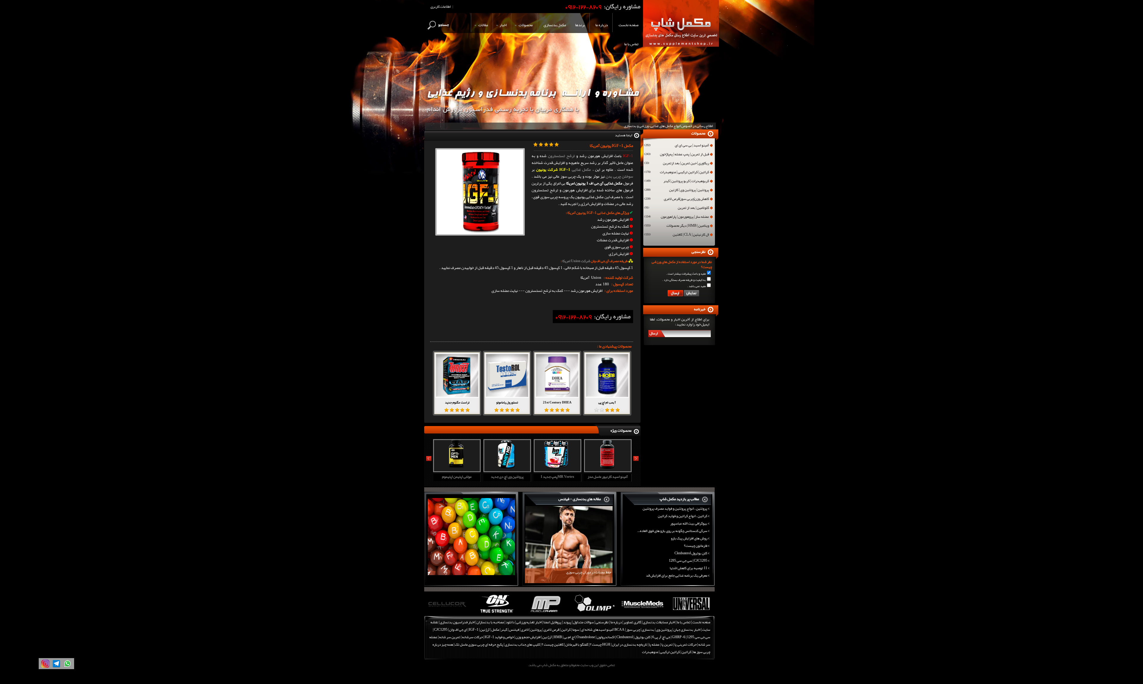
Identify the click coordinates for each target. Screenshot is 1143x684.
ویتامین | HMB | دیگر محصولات (676, 226)
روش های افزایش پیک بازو (689, 538)
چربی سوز (633, 629)
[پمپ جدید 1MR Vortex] (506, 470)
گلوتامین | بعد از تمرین (676, 208)
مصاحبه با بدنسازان (490, 622)
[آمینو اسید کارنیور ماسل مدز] (557, 470)
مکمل (495, 629)
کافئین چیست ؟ (552, 644)
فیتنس (514, 629)
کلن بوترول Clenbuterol (690, 553)
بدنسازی (648, 629)
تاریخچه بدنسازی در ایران (629, 644)
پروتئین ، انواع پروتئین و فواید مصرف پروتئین (675, 508)
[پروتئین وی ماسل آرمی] (607, 470)
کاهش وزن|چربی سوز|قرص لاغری (676, 199)
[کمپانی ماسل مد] (594, 613)
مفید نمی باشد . (696, 286)
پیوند (567, 622)
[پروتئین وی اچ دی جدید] (456, 470)
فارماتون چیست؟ (695, 545)
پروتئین (536, 629)
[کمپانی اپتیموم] (448, 613)
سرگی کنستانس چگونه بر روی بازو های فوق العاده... (672, 530)
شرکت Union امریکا (576, 260)
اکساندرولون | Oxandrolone (596, 637)
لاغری (525, 629)
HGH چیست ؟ (600, 644)
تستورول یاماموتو (507, 402)
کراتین (566, 629)
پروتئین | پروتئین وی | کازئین (676, 190)
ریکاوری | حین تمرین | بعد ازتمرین (676, 164)
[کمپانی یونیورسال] (642, 613)
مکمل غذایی (581, 169)
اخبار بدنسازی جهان (687, 629)
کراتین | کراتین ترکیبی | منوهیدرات (676, 173)
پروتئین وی (664, 629)
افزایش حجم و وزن (528, 637)
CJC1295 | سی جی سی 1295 (688, 560)
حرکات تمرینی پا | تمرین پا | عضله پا (673, 644)
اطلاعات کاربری (440, 6)
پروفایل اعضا (552, 622)
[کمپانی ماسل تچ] (691, 613)
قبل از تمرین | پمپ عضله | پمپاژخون (676, 155)
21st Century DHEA (557, 402)
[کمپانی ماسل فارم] (497, 613)
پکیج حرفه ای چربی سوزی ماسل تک (479, 644)
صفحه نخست (701, 622)
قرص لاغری (551, 629)
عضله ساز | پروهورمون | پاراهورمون (676, 217)
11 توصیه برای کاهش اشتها (688, 568)
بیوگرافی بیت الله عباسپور (688, 523)
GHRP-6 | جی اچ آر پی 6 (668, 637)
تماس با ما (684, 622)
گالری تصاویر (632, 622)
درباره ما (616, 622)
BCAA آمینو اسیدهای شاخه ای (602, 629)
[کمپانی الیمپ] (545, 613)
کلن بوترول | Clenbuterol (633, 637)
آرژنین (485, 629)
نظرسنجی (602, 622)
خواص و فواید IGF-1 (499, 637)
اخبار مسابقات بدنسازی (659, 622)
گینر (504, 629)
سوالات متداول (583, 622)
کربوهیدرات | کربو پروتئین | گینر (676, 181)
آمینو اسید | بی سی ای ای (676, 146)
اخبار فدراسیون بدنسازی (457, 622)
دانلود (510, 622)
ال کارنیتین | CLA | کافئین (676, 235)
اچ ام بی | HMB (564, 637)
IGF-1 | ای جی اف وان (463, 629)
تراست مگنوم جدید (457, 402)
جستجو (443, 25)
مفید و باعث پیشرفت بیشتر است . (686, 274)
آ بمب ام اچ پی (607, 402)
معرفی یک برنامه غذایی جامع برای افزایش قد (676, 575)
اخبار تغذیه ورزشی (529, 622)
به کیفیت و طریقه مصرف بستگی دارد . (684, 280)
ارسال (653, 333)
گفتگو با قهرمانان (576, 644)
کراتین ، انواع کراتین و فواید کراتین (682, 515)
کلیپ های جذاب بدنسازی (522, 644)
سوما (575, 629)
